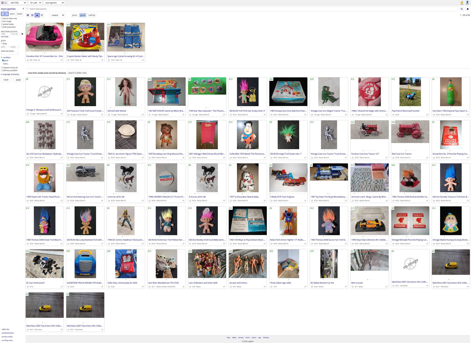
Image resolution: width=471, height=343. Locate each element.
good (6, 60)
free (5, 43)
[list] (28, 15)
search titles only (10, 18)
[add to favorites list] (27, 60)
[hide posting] (61, 60)
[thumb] (32, 15)
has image (7, 21)
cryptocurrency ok (10, 67)
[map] (41, 15)
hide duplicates (9, 27)
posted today (8, 24)
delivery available (10, 70)
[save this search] (467, 9)
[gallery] (37, 15)
